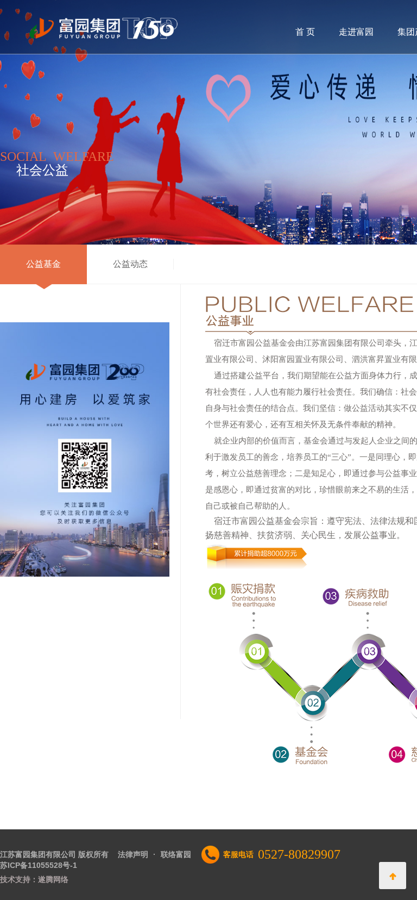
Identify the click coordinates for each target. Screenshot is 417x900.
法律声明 (133, 854)
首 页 (305, 31)
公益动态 (130, 263)
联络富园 (176, 854)
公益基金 (43, 263)
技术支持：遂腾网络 (34, 879)
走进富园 (356, 31)
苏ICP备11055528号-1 (38, 865)
